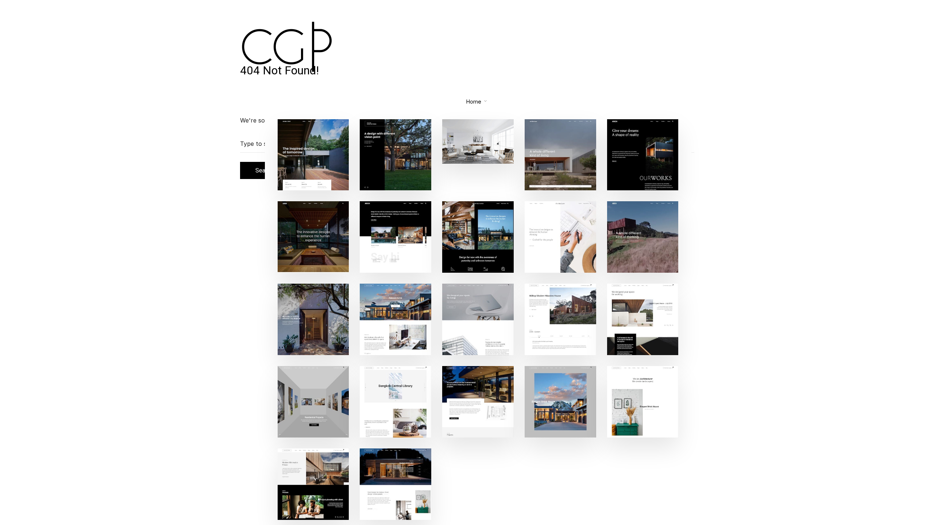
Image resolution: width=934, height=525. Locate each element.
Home (473, 101)
